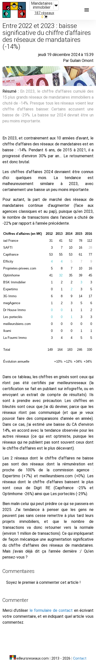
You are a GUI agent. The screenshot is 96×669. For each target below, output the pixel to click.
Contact (79, 658)
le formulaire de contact (51, 610)
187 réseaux (44, 13)
